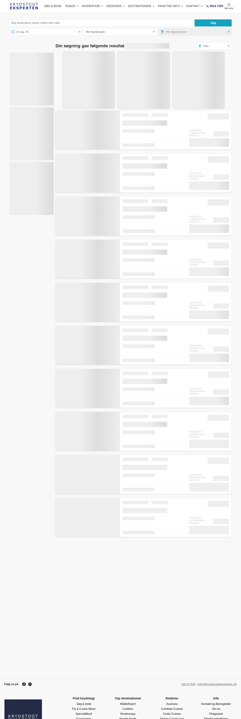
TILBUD (70, 6)
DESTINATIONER (139, 6)
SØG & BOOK (53, 6)
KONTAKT (193, 6)
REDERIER (114, 6)
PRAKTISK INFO (169, 6)
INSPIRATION (91, 6)
